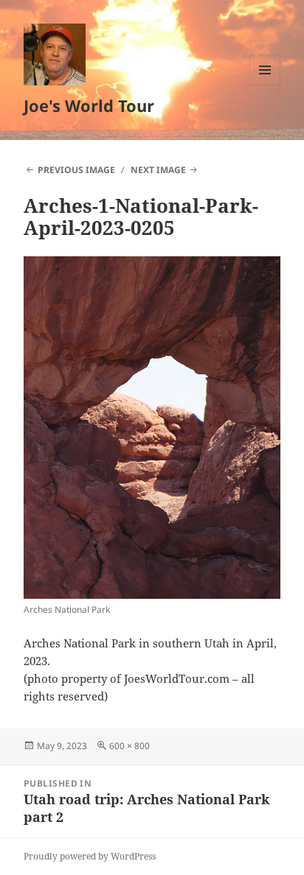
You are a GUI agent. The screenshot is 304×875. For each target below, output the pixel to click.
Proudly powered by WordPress (90, 856)
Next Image (158, 170)
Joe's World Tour (89, 105)
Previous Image (76, 170)
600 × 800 (129, 745)
